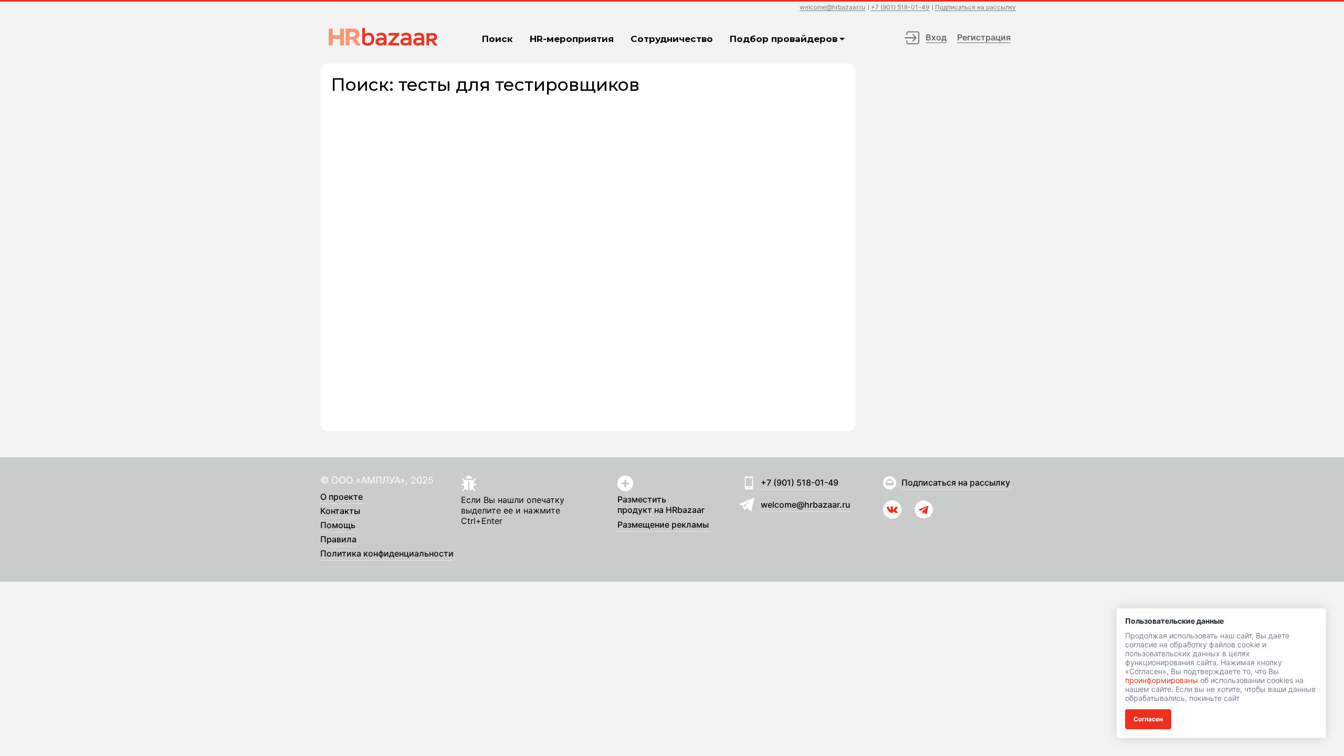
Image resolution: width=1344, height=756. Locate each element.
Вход (936, 37)
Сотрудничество (672, 39)
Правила (338, 539)
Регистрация (984, 37)
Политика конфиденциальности (387, 554)
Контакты (340, 511)
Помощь (337, 525)
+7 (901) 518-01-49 (900, 7)
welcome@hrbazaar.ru (832, 7)
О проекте (341, 497)
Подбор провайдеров (783, 39)
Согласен (1148, 719)
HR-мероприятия (572, 39)
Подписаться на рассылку (975, 7)
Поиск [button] (497, 39)
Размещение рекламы (663, 525)
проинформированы (1161, 680)
